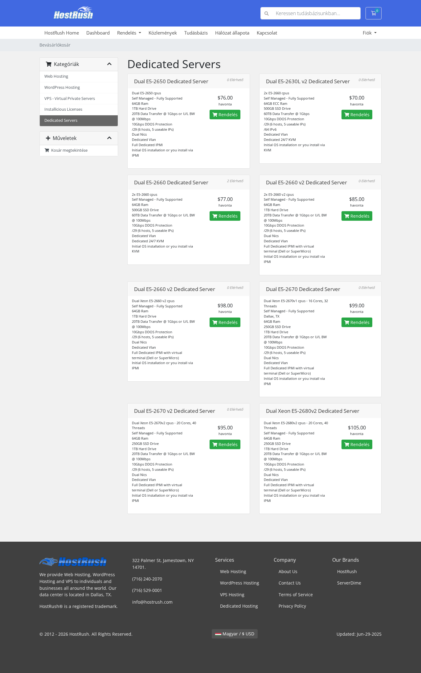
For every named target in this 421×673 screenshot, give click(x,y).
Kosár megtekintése (68, 150)
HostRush (347, 571)
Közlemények (163, 33)
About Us (288, 571)
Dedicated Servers (60, 120)
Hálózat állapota (232, 33)
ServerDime (349, 583)
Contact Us (290, 583)
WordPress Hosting (62, 87)
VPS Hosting (232, 594)
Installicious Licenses (63, 109)
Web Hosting (56, 76)
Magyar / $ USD (237, 634)
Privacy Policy (292, 606)
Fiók (368, 33)
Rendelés (127, 33)
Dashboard (98, 33)
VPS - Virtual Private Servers (69, 98)
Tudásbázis (196, 33)
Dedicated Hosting (239, 606)
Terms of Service (296, 594)
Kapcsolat (267, 33)
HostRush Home (61, 33)
